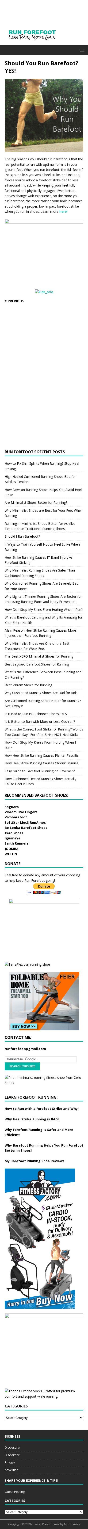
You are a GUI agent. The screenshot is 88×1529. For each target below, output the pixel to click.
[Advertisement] (40, 349)
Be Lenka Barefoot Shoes (26, 827)
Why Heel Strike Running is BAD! (32, 1119)
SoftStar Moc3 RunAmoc (25, 822)
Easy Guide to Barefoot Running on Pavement (40, 771)
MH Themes (72, 1524)
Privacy (10, 1462)
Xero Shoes (14, 833)
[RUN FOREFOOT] (37, 42)
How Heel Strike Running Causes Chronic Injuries (41, 763)
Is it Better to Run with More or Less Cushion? (40, 721)
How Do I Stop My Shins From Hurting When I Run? (44, 609)
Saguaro (12, 807)
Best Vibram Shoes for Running (28, 685)
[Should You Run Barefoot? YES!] (44, 149)
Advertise (11, 1470)
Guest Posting (15, 1491)
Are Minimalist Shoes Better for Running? (36, 502)
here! (63, 211)
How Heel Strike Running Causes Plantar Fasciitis (42, 755)
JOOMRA (12, 848)
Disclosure (12, 1447)
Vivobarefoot (16, 817)
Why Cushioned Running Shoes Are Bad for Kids (41, 693)
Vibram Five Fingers (21, 812)
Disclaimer (12, 1455)
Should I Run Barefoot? (22, 536)
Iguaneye (12, 838)
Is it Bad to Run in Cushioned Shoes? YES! (36, 714)
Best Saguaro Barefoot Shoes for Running (37, 664)
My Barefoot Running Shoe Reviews (35, 1161)
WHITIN (11, 854)
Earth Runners (17, 843)
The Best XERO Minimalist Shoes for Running (39, 656)
